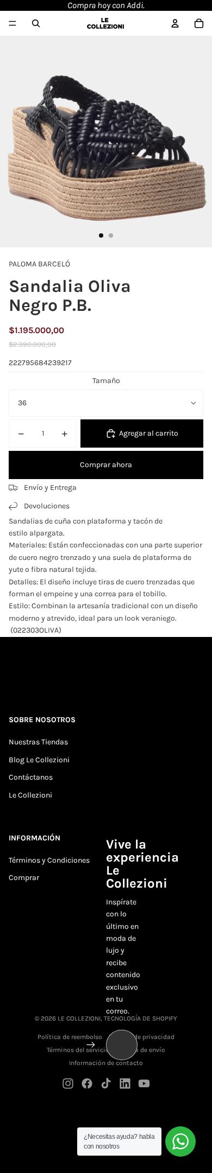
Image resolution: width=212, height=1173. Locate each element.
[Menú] (12, 23)
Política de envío (140, 1050)
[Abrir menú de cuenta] (175, 23)
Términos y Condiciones (49, 860)
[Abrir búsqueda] (36, 23)
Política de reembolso (70, 1037)
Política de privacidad (141, 1037)
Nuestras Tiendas (38, 742)
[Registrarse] (90, 1045)
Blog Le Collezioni (39, 759)
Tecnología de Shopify (140, 1018)
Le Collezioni (30, 795)
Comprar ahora (106, 464)
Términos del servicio (78, 1050)
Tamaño (106, 380)
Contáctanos (31, 777)
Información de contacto (106, 1063)
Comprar (24, 877)
